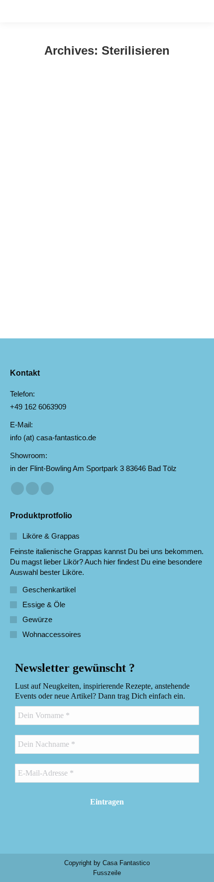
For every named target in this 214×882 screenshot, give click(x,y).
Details (120, 163)
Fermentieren (77, 262)
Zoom (94, 163)
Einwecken (38, 262)
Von (118, 262)
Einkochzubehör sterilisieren (90, 245)
